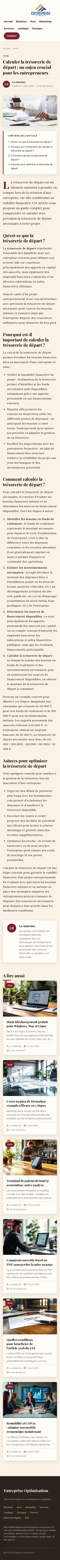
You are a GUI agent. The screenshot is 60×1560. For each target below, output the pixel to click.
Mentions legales (12, 1517)
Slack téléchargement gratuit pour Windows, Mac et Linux (27, 1024)
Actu (33, 21)
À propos (37, 28)
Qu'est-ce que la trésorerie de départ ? (31, 141)
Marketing (45, 21)
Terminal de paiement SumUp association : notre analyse (28, 1183)
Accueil (8, 21)
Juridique (23, 28)
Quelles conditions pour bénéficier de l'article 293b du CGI (21, 1344)
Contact (11, 35)
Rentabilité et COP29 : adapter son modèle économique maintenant (24, 1427)
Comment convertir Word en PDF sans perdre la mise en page (30, 1262)
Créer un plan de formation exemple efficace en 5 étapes (26, 1103)
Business (21, 21)
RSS (27, 1517)
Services (9, 28)
